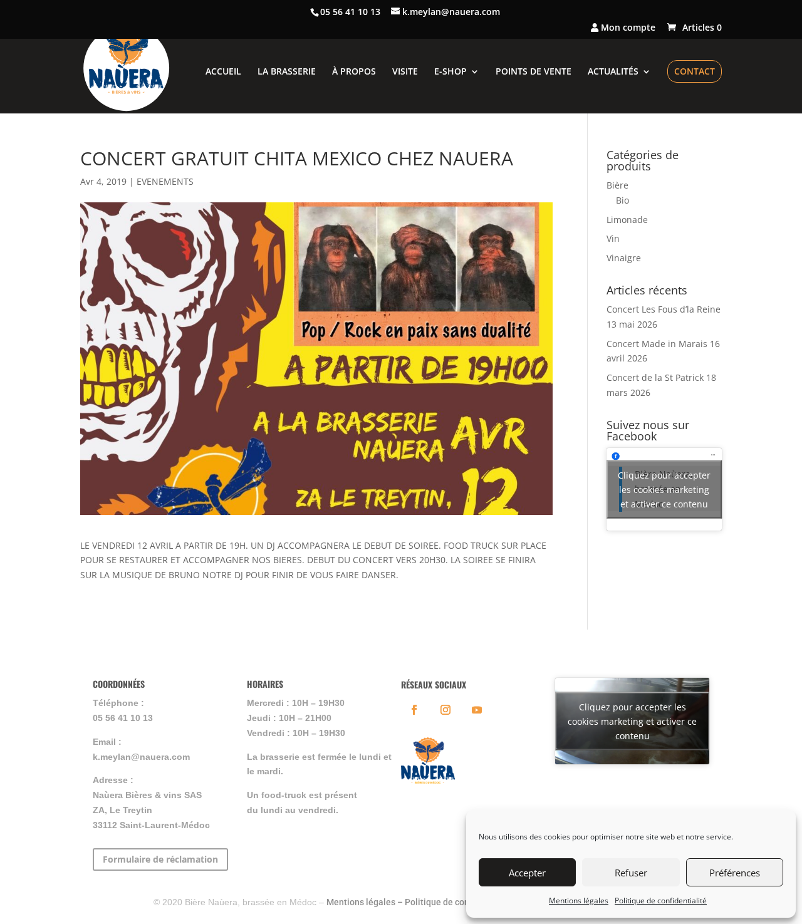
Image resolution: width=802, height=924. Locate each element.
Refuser (631, 872)
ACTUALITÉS (613, 72)
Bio (622, 200)
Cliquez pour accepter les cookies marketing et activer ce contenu (664, 489)
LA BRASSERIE (287, 72)
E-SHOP (450, 72)
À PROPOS (354, 72)
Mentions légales (578, 900)
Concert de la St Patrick (655, 377)
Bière (617, 185)
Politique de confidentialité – (463, 902)
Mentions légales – (365, 902)
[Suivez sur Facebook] (414, 710)
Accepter (527, 872)
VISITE (405, 72)
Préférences (734, 872)
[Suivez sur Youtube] (477, 710)
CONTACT (694, 71)
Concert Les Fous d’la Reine (664, 309)
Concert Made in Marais (657, 344)
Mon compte (626, 28)
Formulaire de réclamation (160, 859)
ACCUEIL (223, 72)
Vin (613, 238)
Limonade (627, 220)
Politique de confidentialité (661, 900)
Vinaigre (624, 258)
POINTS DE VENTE (533, 72)
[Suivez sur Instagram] (445, 710)
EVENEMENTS (165, 181)
